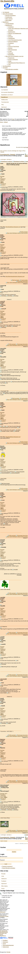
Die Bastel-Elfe (7, 1)
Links (2, 876)
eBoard (6, 122)
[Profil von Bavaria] (23, 488)
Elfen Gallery (4, 886)
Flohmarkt (10, 53)
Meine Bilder (8, 20)
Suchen (10, 150)
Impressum (4, 107)
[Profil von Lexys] (12, 535)
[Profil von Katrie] (15, 280)
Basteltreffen (11, 54)
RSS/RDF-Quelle (4, 916)
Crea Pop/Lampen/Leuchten (15, 40)
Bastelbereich (8, 25)
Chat (9, 64)
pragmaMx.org (26, 843)
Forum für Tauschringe (13, 46)
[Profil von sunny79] (12, 344)
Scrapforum (11, 43)
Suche (2, 888)
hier (13, 119)
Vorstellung (11, 26)
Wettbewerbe (4, 99)
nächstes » (9, 159)
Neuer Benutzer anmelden (11, 69)
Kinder (9, 61)
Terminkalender (5, 102)
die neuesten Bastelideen (7, 92)
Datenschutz (6, 946)
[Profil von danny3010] (15, 398)
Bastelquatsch (11, 31)
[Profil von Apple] (23, 231)
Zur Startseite (6, 12)
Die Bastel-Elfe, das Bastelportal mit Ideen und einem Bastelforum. (4, 933)
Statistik (2, 152)
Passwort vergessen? (7, 866)
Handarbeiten (11, 38)
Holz (9, 44)
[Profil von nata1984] (12, 632)
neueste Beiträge (9, 23)
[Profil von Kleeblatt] (12, 593)
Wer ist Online (3, 150)
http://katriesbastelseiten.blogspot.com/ (15, 276)
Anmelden (5, 67)
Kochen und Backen (13, 59)
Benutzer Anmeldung (10, 15)
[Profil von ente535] (12, 674)
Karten (9, 35)
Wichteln (10, 48)
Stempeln (10, 36)
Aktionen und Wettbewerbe (14, 33)
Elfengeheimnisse (12, 49)
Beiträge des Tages (17, 150)
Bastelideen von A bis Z (7, 94)
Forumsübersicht (4, 154)
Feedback (3, 881)
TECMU (8, 952)
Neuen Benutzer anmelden (8, 868)
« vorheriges (3, 159)
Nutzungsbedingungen (8, 945)
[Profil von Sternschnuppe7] (12, 830)
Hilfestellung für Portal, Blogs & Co (16, 62)
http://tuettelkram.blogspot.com (13, 227)
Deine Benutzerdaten (8, 13)
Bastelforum (5, 22)
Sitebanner (4, 878)
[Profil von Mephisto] (12, 780)
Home (1, 122)
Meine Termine (9, 18)
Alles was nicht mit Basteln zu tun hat (14, 56)
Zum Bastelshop (7, 66)
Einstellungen (8, 17)
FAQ (2, 104)
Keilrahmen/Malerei (13, 41)
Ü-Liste (10, 51)
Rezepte (3, 873)
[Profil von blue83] (12, 735)
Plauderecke (11, 57)
